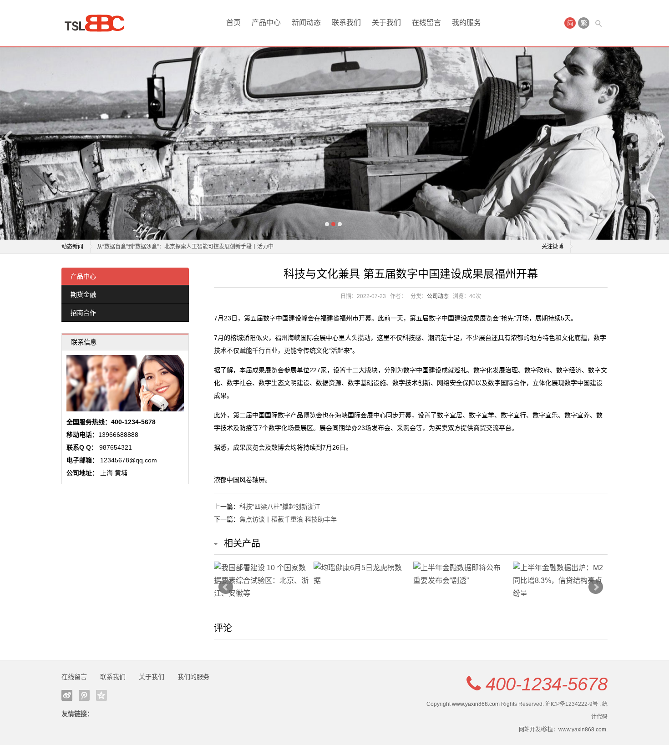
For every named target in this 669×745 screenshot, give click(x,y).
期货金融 (83, 294)
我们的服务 (193, 676)
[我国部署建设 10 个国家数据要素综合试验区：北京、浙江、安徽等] (261, 581)
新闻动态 (306, 22)
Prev (225, 587)
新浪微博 (66, 695)
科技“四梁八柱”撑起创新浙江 (279, 506)
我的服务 (466, 22)
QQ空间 (101, 695)
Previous (8, 137)
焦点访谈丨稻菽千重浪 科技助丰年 (288, 519)
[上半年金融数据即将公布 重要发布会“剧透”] (460, 574)
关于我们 (386, 22)
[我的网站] (97, 23)
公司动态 (438, 296)
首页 (233, 22)
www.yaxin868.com (476, 704)
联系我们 (346, 22)
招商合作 (83, 312)
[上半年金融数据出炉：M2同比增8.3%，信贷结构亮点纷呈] (560, 581)
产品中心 (266, 22)
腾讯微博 (84, 695)
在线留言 (426, 22)
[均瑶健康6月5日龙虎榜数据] (361, 574)
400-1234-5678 (547, 684)
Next (660, 137)
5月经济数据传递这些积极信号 (134, 249)
